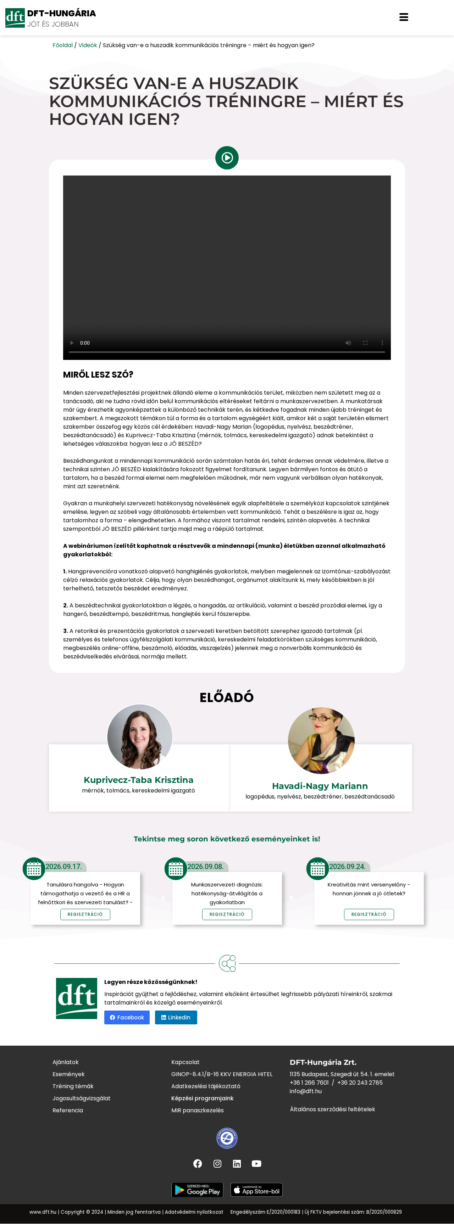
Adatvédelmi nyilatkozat (194, 1212)
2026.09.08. (205, 866)
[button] (404, 17)
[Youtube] (256, 1163)
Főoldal (62, 45)
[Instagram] (217, 1163)
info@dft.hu (306, 1091)
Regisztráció (227, 914)
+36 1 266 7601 (309, 1083)
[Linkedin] (237, 1163)
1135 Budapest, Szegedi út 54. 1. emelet (342, 1074)
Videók (87, 45)
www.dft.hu (42, 1212)
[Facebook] (198, 1163)
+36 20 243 (353, 1083)
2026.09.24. (347, 866)
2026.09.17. (63, 866)
